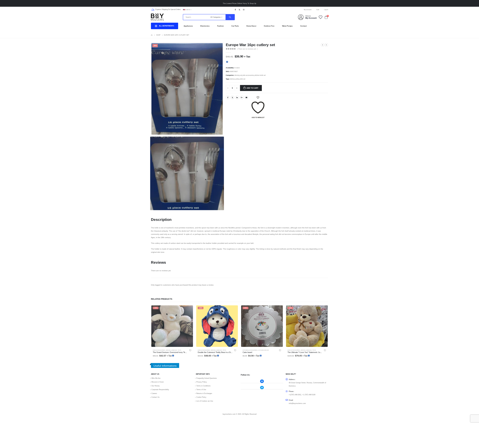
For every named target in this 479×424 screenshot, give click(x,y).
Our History (155, 386)
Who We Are (155, 378)
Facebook (228, 97)
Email (246, 97)
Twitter (232, 97)
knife (237, 79)
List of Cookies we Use (204, 401)
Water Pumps (287, 26)
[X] (239, 9)
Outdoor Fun (269, 26)
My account (307, 9)
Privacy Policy (201, 382)
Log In (326, 9)
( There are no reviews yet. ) (247, 49)
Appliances (188, 26)
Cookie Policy (201, 397)
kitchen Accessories (250, 350)
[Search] (230, 17)
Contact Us (155, 397)
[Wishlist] (320, 17)
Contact (303, 26)
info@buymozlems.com (297, 403)
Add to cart (252, 88)
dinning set (238, 75)
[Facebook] (235, 9)
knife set (242, 79)
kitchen (232, 79)
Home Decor (251, 26)
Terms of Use (201, 389)
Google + (242, 97)
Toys (179, 350)
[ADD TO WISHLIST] (258, 97)
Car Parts (235, 26)
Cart (317, 9)
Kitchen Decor (263, 350)
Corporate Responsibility (160, 389)
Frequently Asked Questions (206, 378)
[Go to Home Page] (152, 35)
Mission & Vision (157, 382)
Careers (154, 393)
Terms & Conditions (203, 386)
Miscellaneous (171, 350)
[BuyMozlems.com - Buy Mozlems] (157, 17)
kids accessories (248, 75)
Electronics (204, 26)
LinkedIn (237, 97)
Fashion (220, 26)
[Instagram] (243, 9)
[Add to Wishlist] (190, 350)
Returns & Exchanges (204, 393)
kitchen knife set (260, 75)
